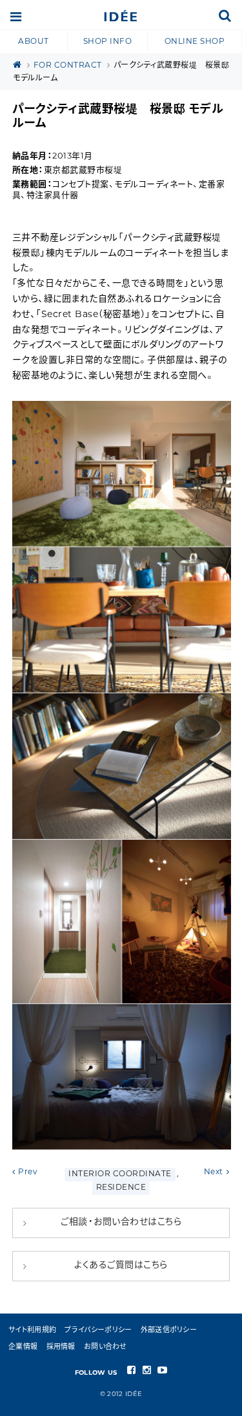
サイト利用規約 (32, 1330)
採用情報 (61, 1347)
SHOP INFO (107, 42)
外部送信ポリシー (169, 1330)
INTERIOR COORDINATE (120, 1174)
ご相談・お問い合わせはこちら (121, 1222)
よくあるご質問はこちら (121, 1265)
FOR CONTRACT (68, 66)
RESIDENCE (121, 1188)
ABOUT (33, 42)
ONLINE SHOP (195, 42)
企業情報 (22, 1347)
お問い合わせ (105, 1347)
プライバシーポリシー (98, 1330)
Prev (27, 1172)
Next (213, 1172)
